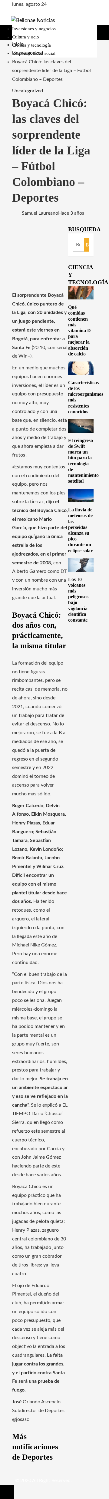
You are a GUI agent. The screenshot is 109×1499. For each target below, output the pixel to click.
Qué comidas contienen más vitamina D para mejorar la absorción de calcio (79, 330)
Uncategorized (27, 90)
